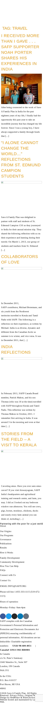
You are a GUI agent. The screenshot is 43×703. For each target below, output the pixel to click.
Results (3, 547)
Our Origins (5, 531)
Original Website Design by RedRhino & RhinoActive (20, 696)
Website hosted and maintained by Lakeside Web (20, 700)
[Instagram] (14, 616)
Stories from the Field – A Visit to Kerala (19, 439)
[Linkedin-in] (20, 616)
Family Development (10, 558)
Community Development (12, 562)
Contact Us (5, 580)
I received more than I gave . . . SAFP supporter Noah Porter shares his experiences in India (20, 52)
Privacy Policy (17, 695)
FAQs (2, 570)
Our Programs (6, 535)
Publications (6, 543)
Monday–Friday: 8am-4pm (12, 607)
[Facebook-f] (3, 616)
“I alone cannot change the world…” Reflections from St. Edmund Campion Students (21, 159)
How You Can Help (9, 566)
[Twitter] (9, 616)
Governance (5, 539)
